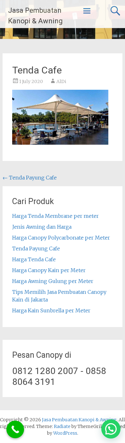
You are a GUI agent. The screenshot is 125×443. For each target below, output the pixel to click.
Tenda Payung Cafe (30, 177)
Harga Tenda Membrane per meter (55, 216)
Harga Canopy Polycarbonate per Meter (61, 237)
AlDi (61, 81)
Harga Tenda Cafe (34, 259)
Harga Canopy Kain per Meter (49, 270)
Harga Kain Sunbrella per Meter (51, 310)
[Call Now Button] (15, 429)
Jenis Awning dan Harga (41, 227)
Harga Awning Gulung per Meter (52, 281)
